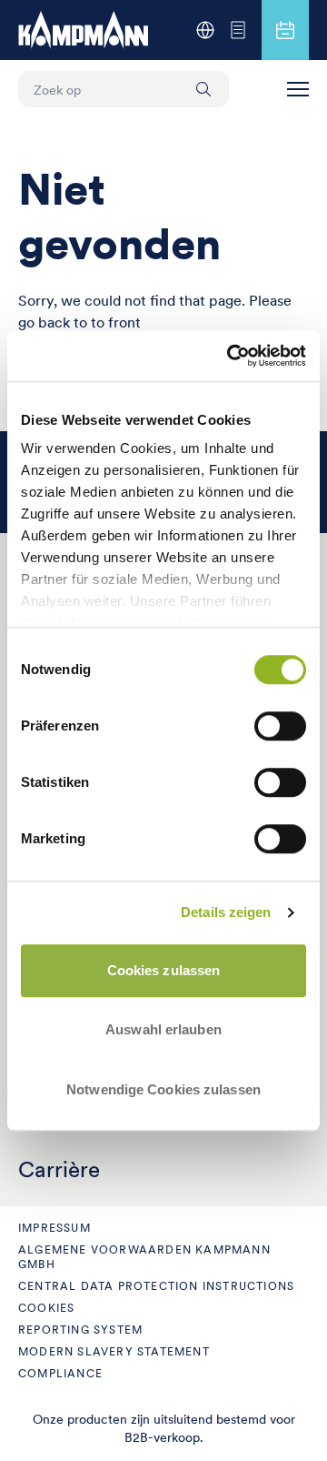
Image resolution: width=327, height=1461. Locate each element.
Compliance (60, 1373)
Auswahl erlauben (163, 1029)
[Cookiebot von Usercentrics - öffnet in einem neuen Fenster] (230, 356)
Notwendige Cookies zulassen (163, 1089)
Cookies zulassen (164, 970)
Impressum (54, 1227)
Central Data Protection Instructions (156, 1286)
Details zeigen (226, 912)
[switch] (280, 726)
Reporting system (80, 1329)
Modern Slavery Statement (114, 1351)
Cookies (46, 1308)
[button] (298, 89)
